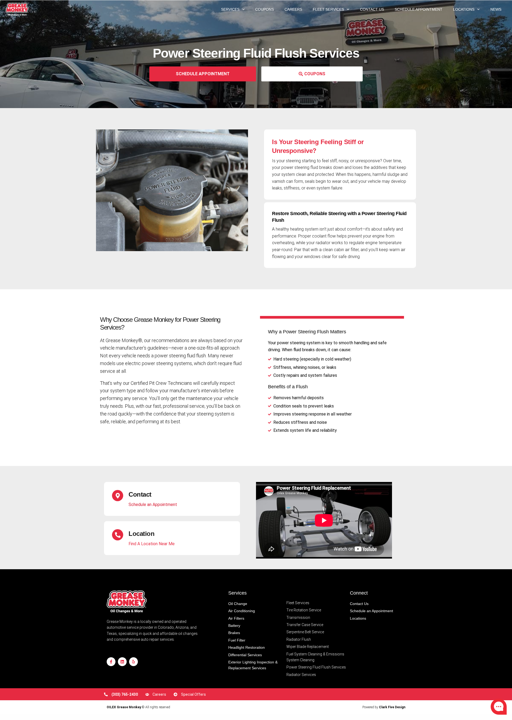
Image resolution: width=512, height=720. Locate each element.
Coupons (264, 9)
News (495, 9)
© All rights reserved (138, 707)
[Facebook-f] (111, 661)
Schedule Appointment (418, 9)
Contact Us (372, 9)
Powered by (383, 707)
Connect (359, 593)
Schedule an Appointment (153, 504)
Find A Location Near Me (152, 543)
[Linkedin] (122, 661)
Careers (293, 9)
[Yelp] (133, 661)
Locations (463, 9)
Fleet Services (328, 9)
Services (230, 9)
